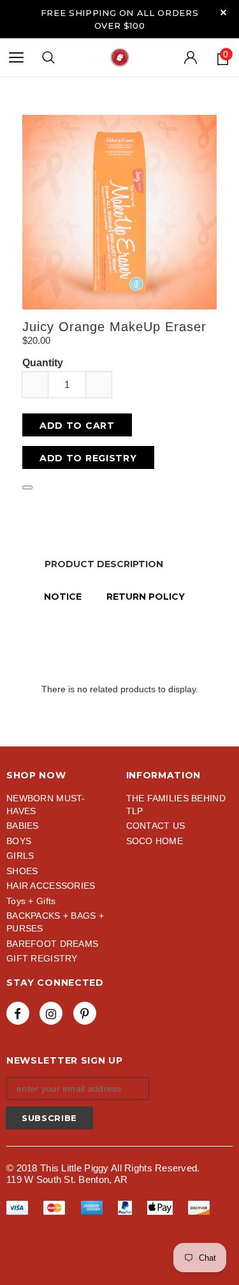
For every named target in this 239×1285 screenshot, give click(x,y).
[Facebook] (17, 1013)
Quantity (42, 362)
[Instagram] (51, 1013)
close (223, 12)
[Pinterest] (84, 1013)
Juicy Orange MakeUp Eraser (114, 327)
